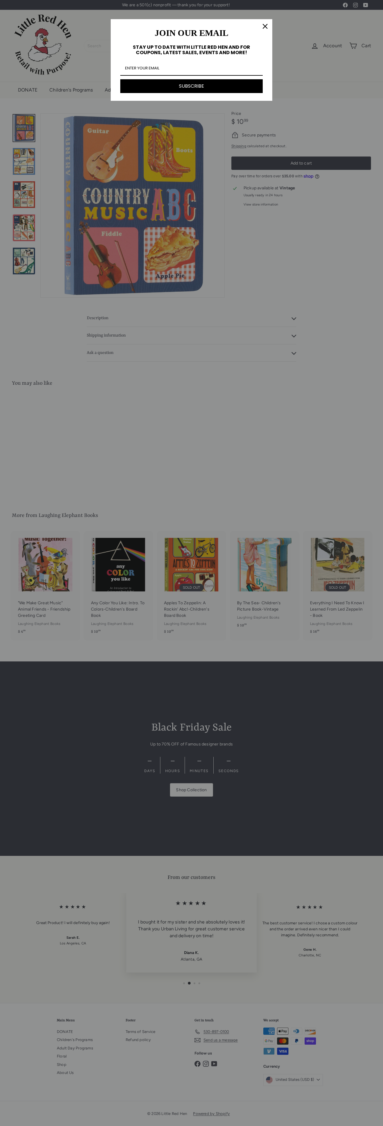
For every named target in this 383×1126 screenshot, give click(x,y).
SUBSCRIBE (191, 86)
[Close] (265, 26)
